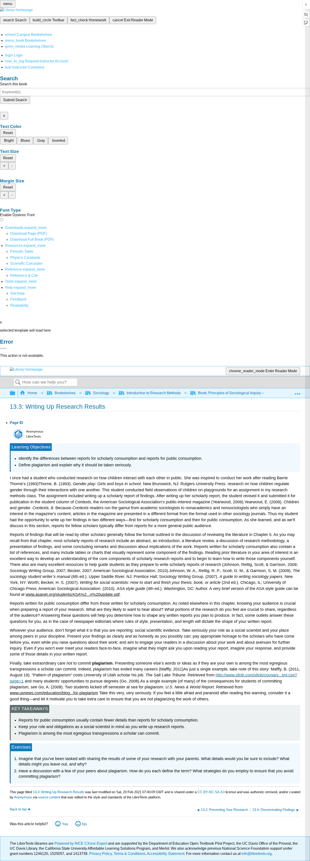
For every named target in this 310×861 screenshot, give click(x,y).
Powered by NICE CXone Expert (81, 843)
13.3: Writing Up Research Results (58, 792)
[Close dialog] (3, 348)
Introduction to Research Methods (154, 393)
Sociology (101, 393)
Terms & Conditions (129, 854)
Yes (65, 824)
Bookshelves (65, 393)
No (84, 824)
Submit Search (15, 100)
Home (32, 393)
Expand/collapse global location (297, 391)
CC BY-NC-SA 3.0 (211, 792)
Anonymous (23, 797)
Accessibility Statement (165, 854)
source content (49, 797)
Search (17, 382)
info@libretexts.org (256, 854)
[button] (18, 299)
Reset (8, 133)
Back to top (18, 809)
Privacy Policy (100, 854)
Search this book (13, 84)
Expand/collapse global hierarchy (15, 393)
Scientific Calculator (26, 263)
